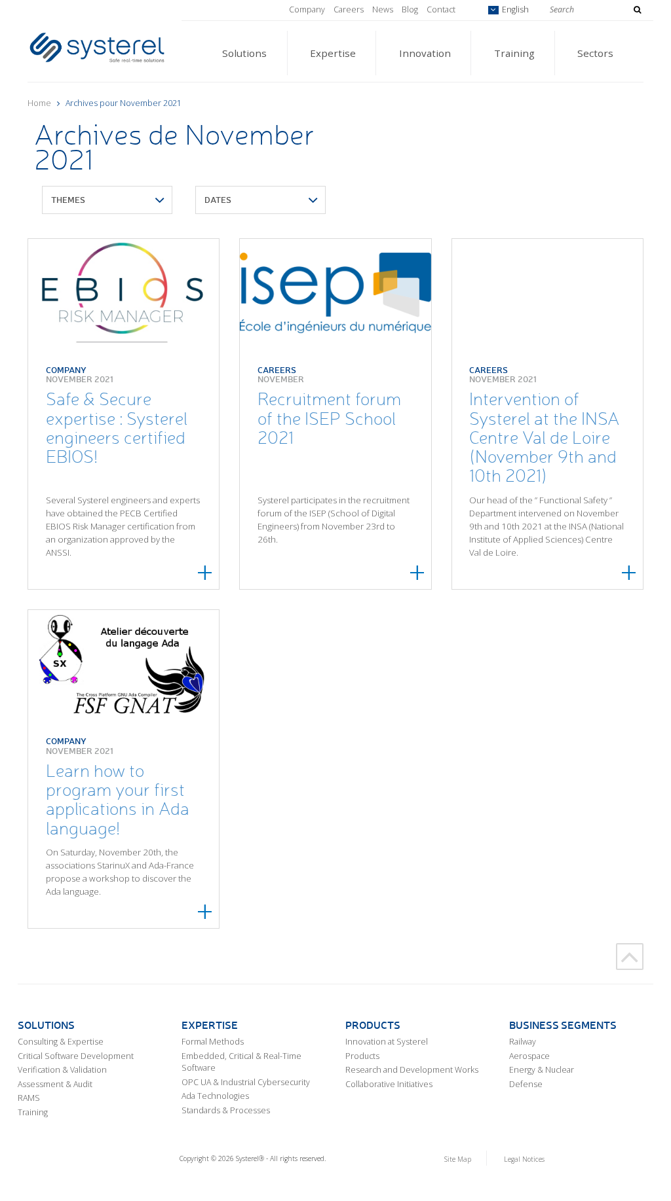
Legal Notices (524, 1159)
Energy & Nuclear (541, 1069)
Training (514, 53)
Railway (522, 1041)
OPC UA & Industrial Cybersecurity (246, 1082)
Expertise (333, 53)
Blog (410, 9)
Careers (349, 9)
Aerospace (529, 1056)
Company (307, 9)
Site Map (457, 1159)
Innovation (425, 53)
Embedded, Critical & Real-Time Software (241, 1062)
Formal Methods (213, 1041)
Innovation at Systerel (386, 1041)
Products (362, 1056)
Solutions (244, 53)
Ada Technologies (215, 1096)
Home (39, 103)
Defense (526, 1084)
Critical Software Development (76, 1056)
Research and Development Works (411, 1069)
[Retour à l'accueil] (97, 45)
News (382, 9)
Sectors (595, 53)
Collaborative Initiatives (388, 1084)
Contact (441, 9)
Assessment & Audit (55, 1084)
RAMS (29, 1097)
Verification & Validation (62, 1069)
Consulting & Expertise (61, 1041)
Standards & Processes (226, 1110)
